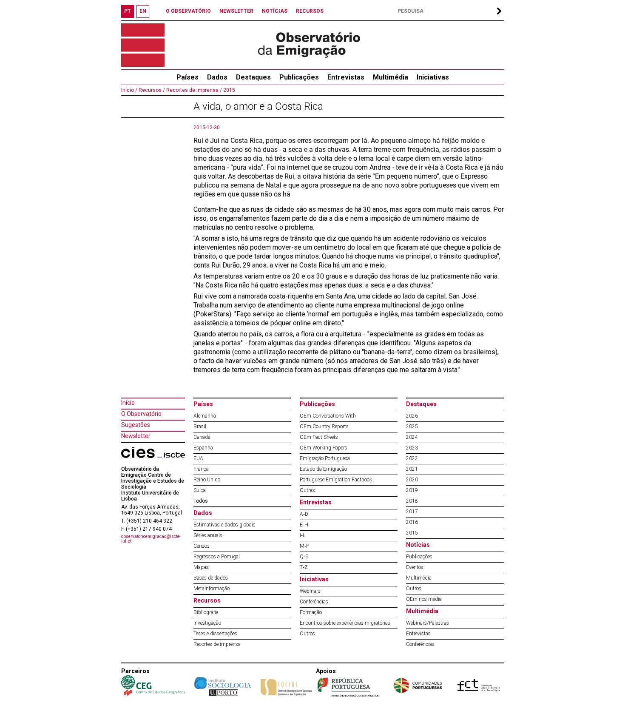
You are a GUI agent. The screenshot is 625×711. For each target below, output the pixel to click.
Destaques (253, 77)
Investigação (207, 623)
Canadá (201, 437)
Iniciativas (433, 77)
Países (203, 404)
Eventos (414, 567)
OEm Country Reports (324, 426)
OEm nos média (424, 599)
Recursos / (151, 90)
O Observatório (141, 413)
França (201, 469)
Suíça (199, 490)
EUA (198, 458)
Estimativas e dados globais (224, 525)
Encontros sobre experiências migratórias (345, 623)
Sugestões (135, 424)
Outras (307, 490)
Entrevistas (345, 77)
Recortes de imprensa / (193, 90)
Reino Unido (206, 480)
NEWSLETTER (236, 11)
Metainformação (211, 589)
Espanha (203, 448)
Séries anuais (207, 535)
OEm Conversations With (328, 416)
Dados (217, 77)
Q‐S (304, 557)
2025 (412, 426)
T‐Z (304, 567)
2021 (412, 469)
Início (128, 402)
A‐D (304, 514)
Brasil (199, 426)
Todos (200, 501)
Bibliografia (206, 612)
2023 (412, 448)
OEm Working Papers (323, 448)
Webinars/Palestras (427, 623)
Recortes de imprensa (217, 644)
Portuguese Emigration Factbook (336, 480)
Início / (129, 90)
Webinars (310, 591)
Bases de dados (210, 578)
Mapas (201, 567)
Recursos (207, 600)
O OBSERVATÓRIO (188, 11)
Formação (311, 612)
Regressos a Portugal (216, 557)
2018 (412, 501)
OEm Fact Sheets (319, 437)
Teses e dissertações (215, 634)
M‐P (304, 546)
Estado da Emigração (323, 469)
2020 (412, 480)
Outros (307, 634)
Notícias (418, 544)
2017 (412, 512)
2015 (228, 90)
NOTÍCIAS (274, 11)
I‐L (302, 535)
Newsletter (136, 435)
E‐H (304, 525)
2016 (412, 522)
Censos (201, 546)
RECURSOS (310, 11)
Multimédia (390, 77)
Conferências (314, 602)
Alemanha (204, 416)
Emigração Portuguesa (325, 458)
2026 (412, 416)
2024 (412, 437)
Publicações (299, 77)
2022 (412, 458)
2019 (412, 490)
